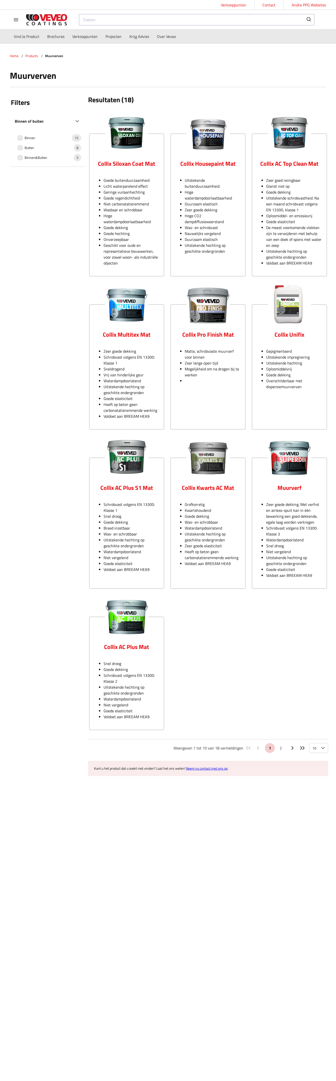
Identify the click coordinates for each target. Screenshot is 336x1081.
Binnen (30, 137)
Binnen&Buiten (36, 157)
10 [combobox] (314, 748)
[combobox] (196, 19)
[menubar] (95, 36)
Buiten (29, 147)
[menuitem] (26, 36)
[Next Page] (292, 748)
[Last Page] (302, 748)
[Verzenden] (308, 19)
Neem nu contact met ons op (207, 768)
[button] (48, 121)
